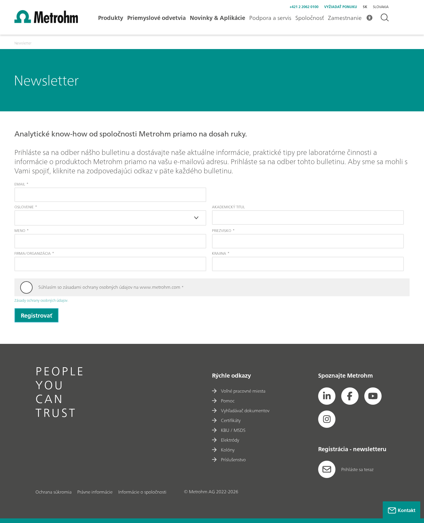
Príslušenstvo (233, 459)
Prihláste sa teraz (357, 469)
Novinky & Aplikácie (217, 18)
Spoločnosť (309, 18)
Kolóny (227, 449)
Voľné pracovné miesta (243, 390)
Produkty (110, 18)
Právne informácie (94, 492)
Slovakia (381, 7)
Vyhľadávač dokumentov (245, 410)
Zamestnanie (345, 18)
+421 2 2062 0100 (304, 7)
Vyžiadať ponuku (340, 7)
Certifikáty (231, 420)
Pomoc (227, 400)
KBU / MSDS (233, 430)
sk (365, 7)
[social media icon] (326, 396)
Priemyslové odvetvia (156, 18)
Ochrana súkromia (53, 492)
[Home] (46, 21)
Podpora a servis (270, 18)
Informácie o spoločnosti (142, 492)
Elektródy (230, 439)
